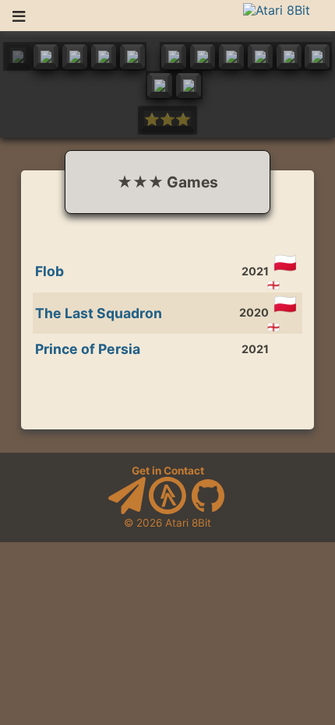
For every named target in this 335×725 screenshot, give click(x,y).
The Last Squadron (98, 313)
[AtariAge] (167, 510)
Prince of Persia (87, 349)
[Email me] (127, 510)
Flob (49, 271)
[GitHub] (208, 510)
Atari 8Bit (188, 523)
